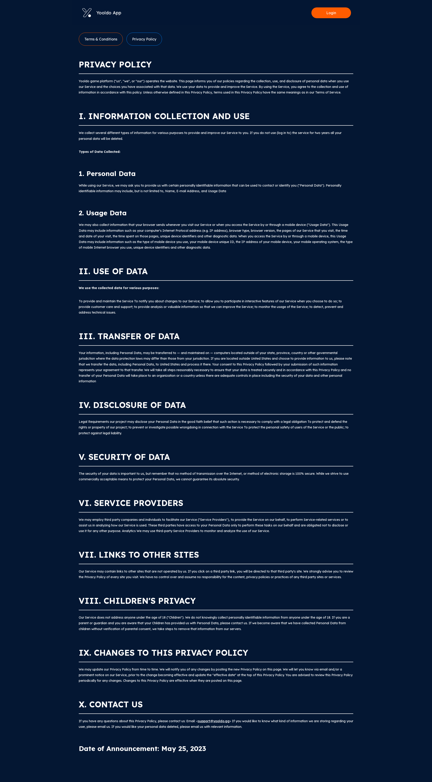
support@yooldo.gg (214, 721)
